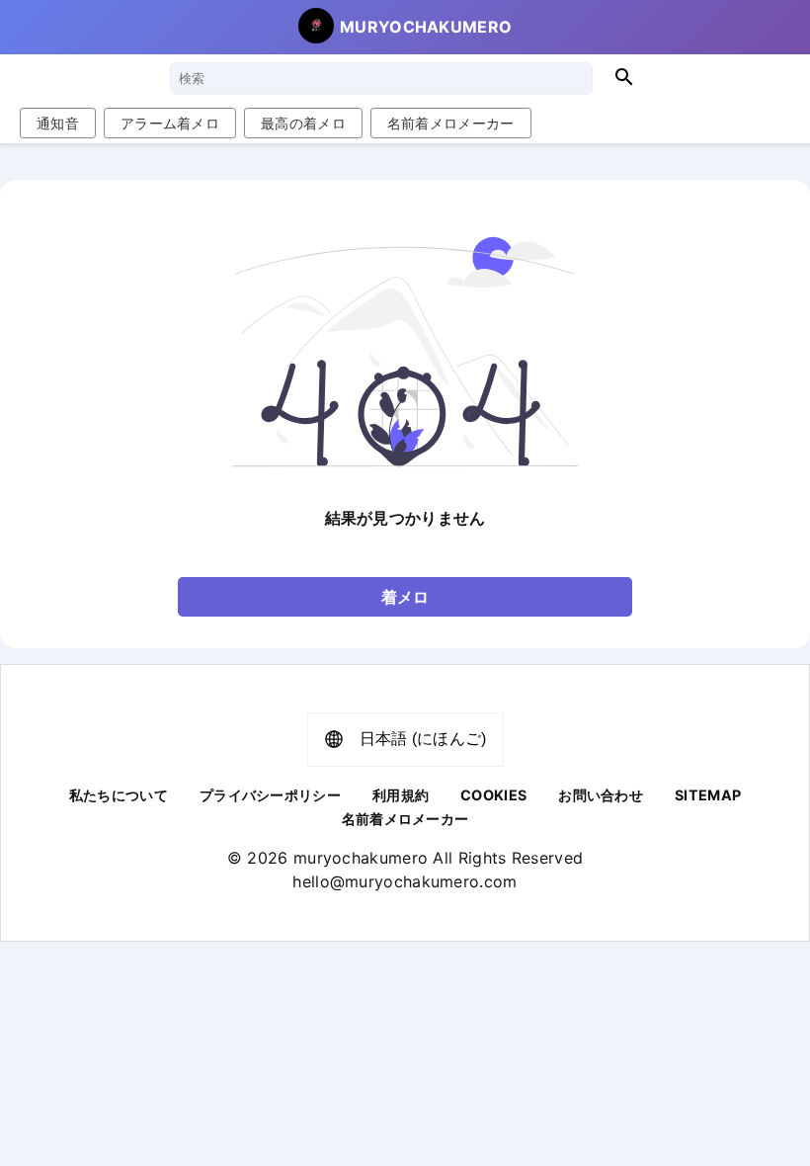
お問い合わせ (600, 795)
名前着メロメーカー (451, 123)
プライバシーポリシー (270, 795)
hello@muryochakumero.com (404, 881)
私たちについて (118, 795)
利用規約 (400, 795)
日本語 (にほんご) (423, 738)
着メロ (405, 597)
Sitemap (708, 795)
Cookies (493, 795)
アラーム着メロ (170, 123)
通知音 (58, 123)
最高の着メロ (303, 123)
